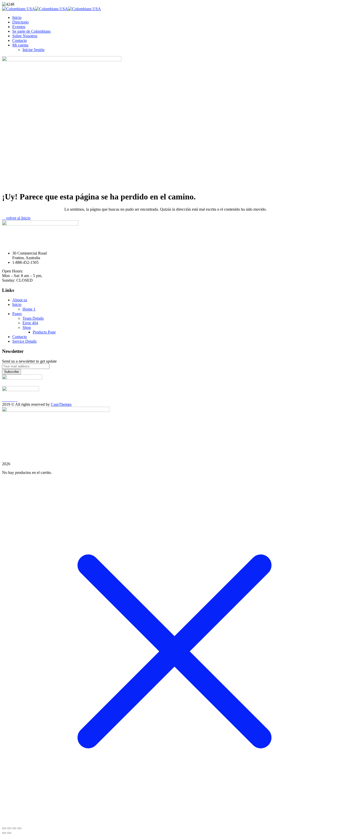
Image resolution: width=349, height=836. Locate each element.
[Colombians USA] (18, 9)
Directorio (20, 22)
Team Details (33, 318)
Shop (26, 327)
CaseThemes (61, 404)
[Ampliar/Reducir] (4, 828)
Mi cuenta (20, 45)
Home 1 (29, 309)
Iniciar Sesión (33, 49)
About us (19, 300)
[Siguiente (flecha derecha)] (9, 833)
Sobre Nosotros (24, 36)
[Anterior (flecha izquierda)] (4, 833)
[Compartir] (14, 828)
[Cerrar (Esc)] (19, 828)
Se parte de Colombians (31, 31)
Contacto (19, 40)
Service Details (24, 341)
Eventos (18, 27)
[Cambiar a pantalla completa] (9, 828)
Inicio (16, 17)
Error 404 (30, 323)
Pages (17, 314)
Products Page (44, 332)
